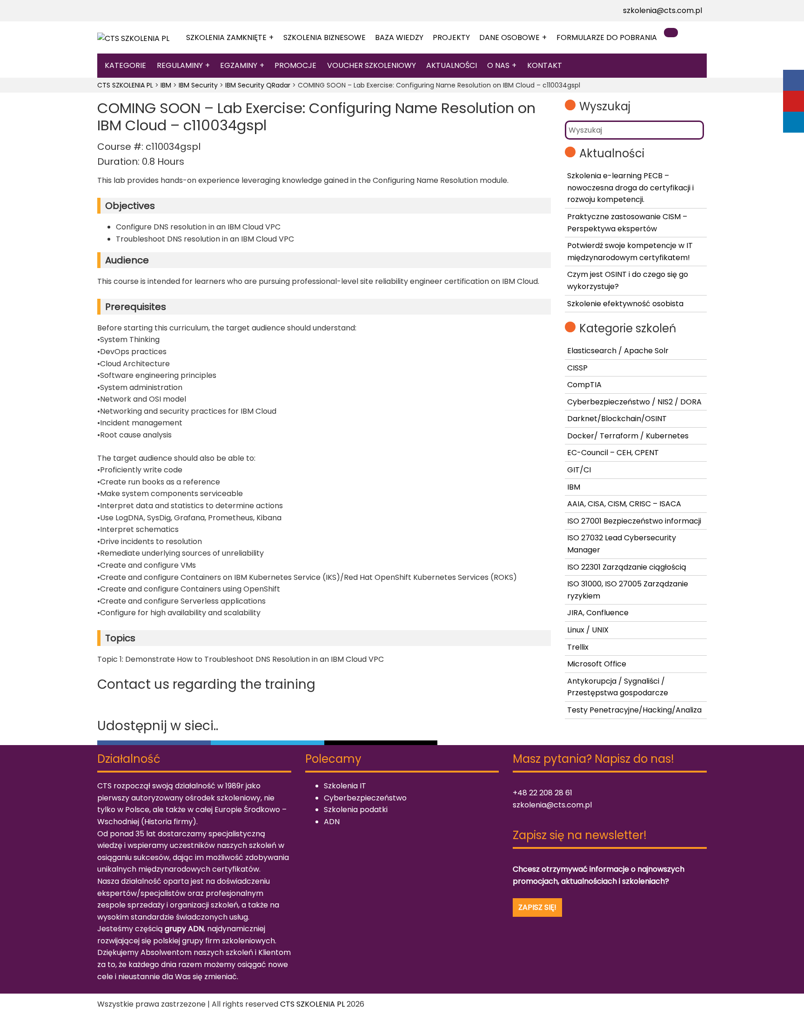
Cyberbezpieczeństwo (365, 798)
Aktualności (451, 65)
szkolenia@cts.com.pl (662, 10)
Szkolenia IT (345, 785)
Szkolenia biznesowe (324, 37)
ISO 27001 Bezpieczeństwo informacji (634, 521)
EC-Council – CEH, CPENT (613, 452)
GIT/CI (579, 469)
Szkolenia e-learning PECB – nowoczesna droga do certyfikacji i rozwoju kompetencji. (630, 187)
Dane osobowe (509, 37)
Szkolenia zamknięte (226, 37)
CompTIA (584, 384)
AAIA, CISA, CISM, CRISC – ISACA (624, 503)
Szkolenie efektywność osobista (625, 303)
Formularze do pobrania (606, 37)
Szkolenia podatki (356, 809)
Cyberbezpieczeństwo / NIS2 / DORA (634, 402)
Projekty (451, 37)
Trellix (578, 647)
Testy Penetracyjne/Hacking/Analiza (634, 710)
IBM (573, 487)
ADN (332, 821)
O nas (498, 65)
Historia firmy (168, 821)
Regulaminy (180, 65)
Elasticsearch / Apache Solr (618, 350)
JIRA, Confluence (598, 612)
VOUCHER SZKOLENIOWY (371, 65)
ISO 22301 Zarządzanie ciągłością (626, 567)
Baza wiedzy (399, 37)
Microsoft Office (596, 664)
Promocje (295, 65)
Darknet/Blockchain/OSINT (617, 418)
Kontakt (544, 65)
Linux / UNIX (588, 630)
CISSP (577, 368)
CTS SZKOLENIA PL (312, 1004)
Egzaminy (238, 65)
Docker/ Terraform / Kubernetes (628, 435)
